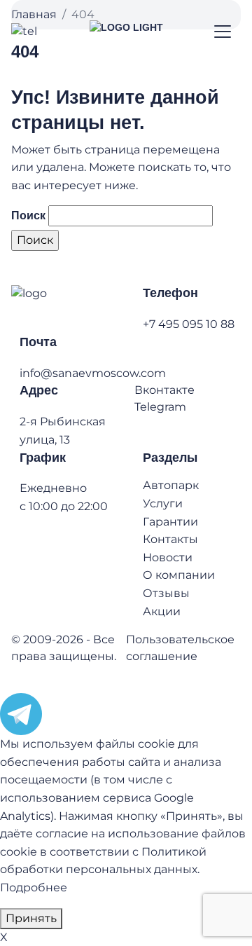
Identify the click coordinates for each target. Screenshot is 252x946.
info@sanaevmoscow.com (93, 373)
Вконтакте (164, 390)
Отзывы (166, 593)
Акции (162, 611)
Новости (167, 557)
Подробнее (33, 887)
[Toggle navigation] (223, 32)
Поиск (28, 215)
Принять (31, 918)
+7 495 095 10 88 (188, 324)
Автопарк (171, 485)
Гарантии (170, 521)
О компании (179, 575)
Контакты (170, 539)
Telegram (160, 406)
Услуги (163, 503)
